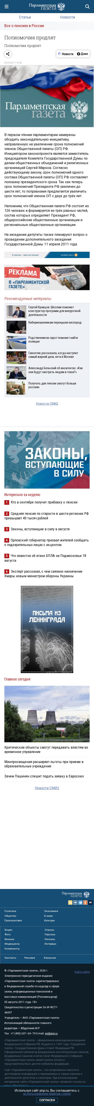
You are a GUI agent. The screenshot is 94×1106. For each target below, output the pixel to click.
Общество (10, 915)
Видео (8, 929)
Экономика (51, 911)
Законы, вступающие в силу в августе (40, 529)
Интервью (50, 943)
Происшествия (13, 920)
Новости (67, 17)
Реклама (29, 957)
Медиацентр (12, 943)
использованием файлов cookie (47, 1094)
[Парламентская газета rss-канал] (70, 902)
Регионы (50, 939)
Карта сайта (82, 971)
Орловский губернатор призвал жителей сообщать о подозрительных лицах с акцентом (46, 542)
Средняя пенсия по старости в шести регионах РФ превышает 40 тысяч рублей (46, 515)
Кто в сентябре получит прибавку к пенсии (44, 502)
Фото (7, 934)
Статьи (25, 17)
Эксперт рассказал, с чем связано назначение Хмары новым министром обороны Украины (43, 573)
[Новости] (65, 53)
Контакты (10, 957)
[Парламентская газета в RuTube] (90, 902)
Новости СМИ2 (47, 404)
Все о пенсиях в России (24, 25)
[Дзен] (82, 53)
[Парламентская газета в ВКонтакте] (75, 902)
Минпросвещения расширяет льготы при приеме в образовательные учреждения (44, 764)
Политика (10, 911)
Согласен (47, 1100)
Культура (49, 920)
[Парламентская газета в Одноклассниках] (85, 902)
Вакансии (50, 957)
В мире (48, 915)
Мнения (9, 939)
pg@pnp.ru (51, 1033)
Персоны (50, 934)
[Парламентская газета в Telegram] (80, 902)
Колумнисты (12, 948)
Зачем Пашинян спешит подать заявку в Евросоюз (44, 776)
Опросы (49, 929)
